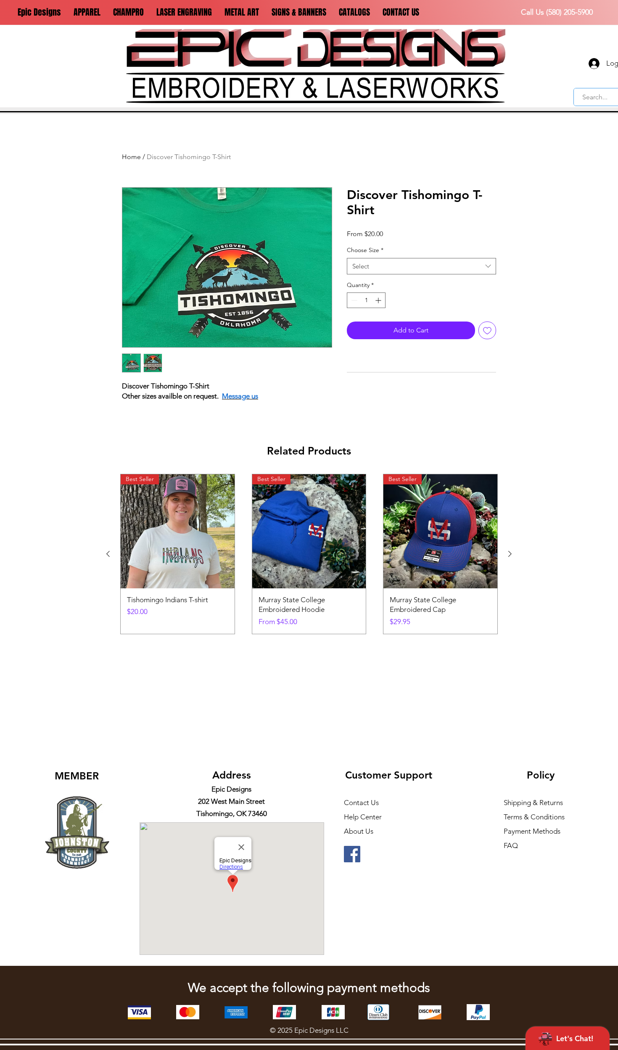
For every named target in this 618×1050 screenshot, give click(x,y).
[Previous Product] (108, 554)
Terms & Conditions (534, 817)
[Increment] (379, 300)
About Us (358, 831)
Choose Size (365, 250)
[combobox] (421, 266)
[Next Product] (510, 554)
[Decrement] (353, 300)
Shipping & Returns (533, 802)
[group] (309, 554)
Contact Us (361, 802)
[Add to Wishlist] (487, 330)
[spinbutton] (366, 300)
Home (131, 157)
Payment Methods (533, 831)
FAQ (511, 845)
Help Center (363, 817)
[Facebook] (352, 854)
